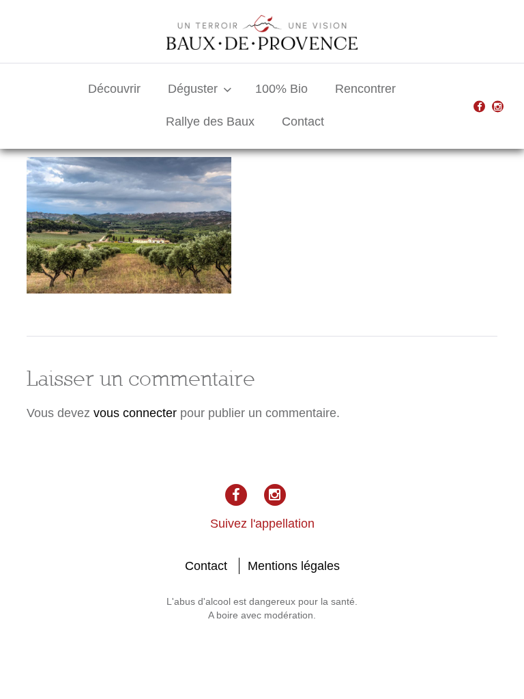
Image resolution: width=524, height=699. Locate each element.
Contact (303, 121)
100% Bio (281, 89)
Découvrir (114, 89)
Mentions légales (294, 566)
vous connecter (135, 413)
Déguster (193, 89)
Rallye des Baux (210, 121)
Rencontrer (365, 89)
